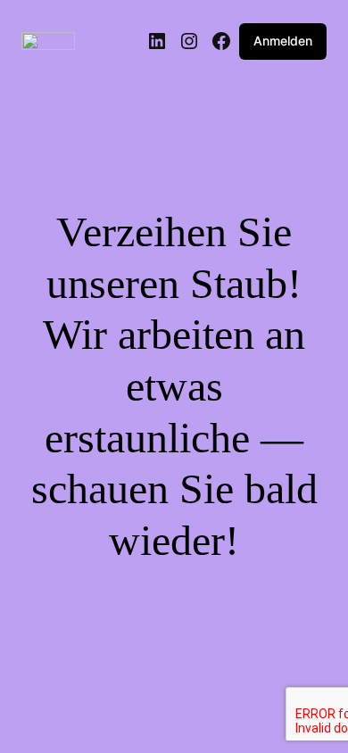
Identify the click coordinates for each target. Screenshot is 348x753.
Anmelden (282, 40)
